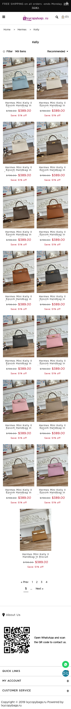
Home (7, 30)
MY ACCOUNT (11, 681)
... (31, 589)
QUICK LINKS (11, 671)
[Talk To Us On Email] (65, 673)
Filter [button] (10, 51)
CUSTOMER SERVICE (16, 691)
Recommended (57, 51)
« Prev (24, 582)
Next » (39, 589)
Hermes (22, 30)
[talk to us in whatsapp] (65, 664)
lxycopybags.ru (36, 702)
